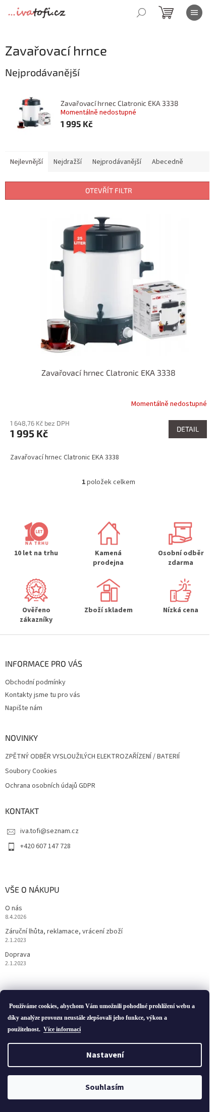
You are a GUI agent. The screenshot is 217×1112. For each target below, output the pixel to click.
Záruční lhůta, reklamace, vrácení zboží (64, 932)
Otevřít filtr (108, 190)
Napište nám (23, 708)
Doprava (17, 955)
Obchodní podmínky (35, 682)
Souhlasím (104, 1087)
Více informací (62, 1029)
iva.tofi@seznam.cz (49, 831)
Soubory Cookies (31, 771)
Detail (188, 429)
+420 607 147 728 (45, 846)
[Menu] (194, 13)
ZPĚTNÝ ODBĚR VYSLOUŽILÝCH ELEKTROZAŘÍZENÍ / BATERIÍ (92, 757)
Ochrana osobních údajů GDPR (50, 786)
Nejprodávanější (116, 162)
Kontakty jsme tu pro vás (42, 695)
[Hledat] (141, 13)
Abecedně (167, 162)
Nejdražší (67, 162)
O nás (13, 908)
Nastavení (105, 1055)
